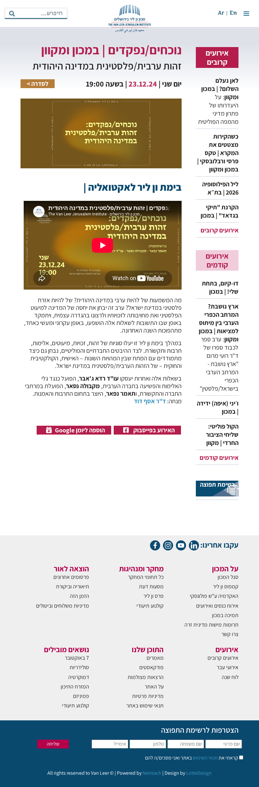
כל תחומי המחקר (146, 576)
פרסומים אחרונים (71, 576)
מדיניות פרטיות (148, 696)
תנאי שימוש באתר (145, 705)
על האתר (154, 686)
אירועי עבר (227, 667)
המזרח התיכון (75, 686)
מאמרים (155, 657)
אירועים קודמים (219, 458)
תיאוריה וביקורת (72, 586)
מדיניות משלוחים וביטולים (62, 605)
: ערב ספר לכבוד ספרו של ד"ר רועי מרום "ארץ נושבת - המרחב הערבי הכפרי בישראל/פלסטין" (218, 347)
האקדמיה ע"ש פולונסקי (214, 595)
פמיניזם (81, 696)
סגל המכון (228, 576)
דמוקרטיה (78, 677)
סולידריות (79, 667)
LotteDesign (199, 773)
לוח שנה (230, 677)
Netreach (151, 773)
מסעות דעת (151, 586)
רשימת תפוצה (217, 485)
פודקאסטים (151, 667)
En (233, 13)
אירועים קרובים (219, 230)
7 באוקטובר (77, 657)
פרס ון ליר (153, 595)
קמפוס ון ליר (225, 586)
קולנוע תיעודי (150, 605)
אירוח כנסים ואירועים (217, 605)
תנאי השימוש (205, 757)
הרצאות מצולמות (146, 677)
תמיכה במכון (225, 615)
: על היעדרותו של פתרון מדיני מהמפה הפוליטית (217, 101)
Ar (221, 13)
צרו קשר (229, 634)
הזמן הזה (79, 595)
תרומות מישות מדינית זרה (211, 624)
